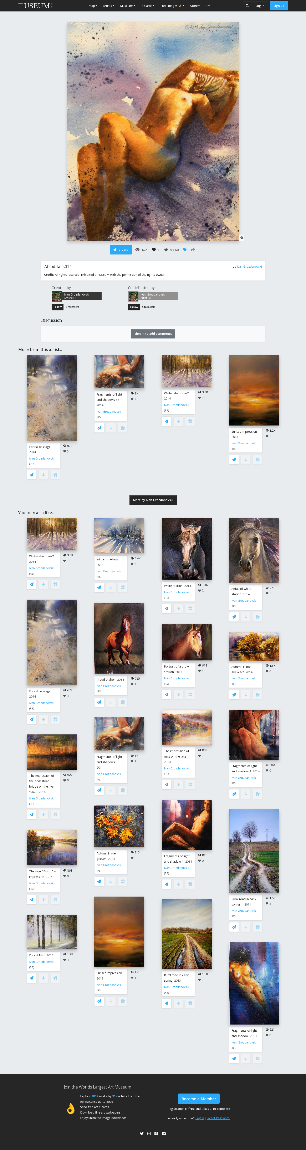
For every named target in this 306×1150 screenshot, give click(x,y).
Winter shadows (108, 559)
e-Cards (147, 6)
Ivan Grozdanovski (249, 266)
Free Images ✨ (171, 6)
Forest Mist (37, 955)
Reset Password (218, 1118)
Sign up (279, 6)
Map (92, 6)
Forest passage (40, 447)
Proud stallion (106, 679)
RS (31, 464)
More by (153, 500)
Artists (107, 6)
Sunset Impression (244, 431)
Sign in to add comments (153, 334)
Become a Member (199, 1098)
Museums (126, 6)
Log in (259, 6)
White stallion (173, 586)
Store (194, 6)
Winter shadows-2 (176, 393)
